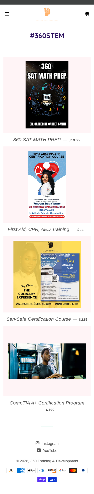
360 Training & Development (54, 461)
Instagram (49, 443)
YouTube (49, 450)
